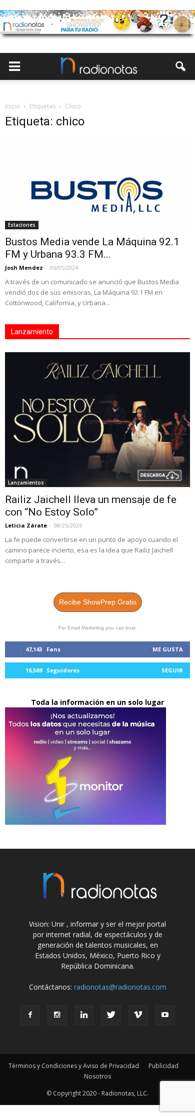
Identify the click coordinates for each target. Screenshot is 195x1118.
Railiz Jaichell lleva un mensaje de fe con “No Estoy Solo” (90, 506)
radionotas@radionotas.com (120, 987)
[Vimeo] (138, 1015)
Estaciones (22, 224)
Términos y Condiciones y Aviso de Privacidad (73, 1066)
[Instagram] (57, 1015)
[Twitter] (111, 1015)
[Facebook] (30, 1015)
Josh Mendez (24, 267)
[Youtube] (165, 1015)
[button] (181, 66)
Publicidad (163, 1066)
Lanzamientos (26, 482)
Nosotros (97, 1076)
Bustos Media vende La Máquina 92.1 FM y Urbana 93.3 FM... (92, 248)
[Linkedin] (84, 1015)
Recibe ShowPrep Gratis (97, 602)
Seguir (172, 670)
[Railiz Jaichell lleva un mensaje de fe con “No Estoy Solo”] (97, 419)
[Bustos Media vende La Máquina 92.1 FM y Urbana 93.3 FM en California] (97, 184)
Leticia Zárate (26, 525)
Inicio (12, 106)
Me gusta (167, 649)
